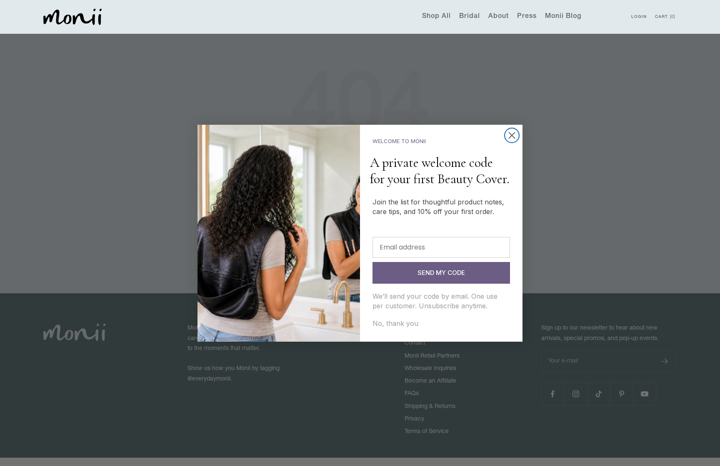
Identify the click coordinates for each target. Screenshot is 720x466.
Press (527, 16)
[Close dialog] (512, 135)
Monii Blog (563, 16)
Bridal (469, 16)
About (498, 16)
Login (639, 17)
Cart (664, 17)
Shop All (436, 16)
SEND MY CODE (441, 273)
